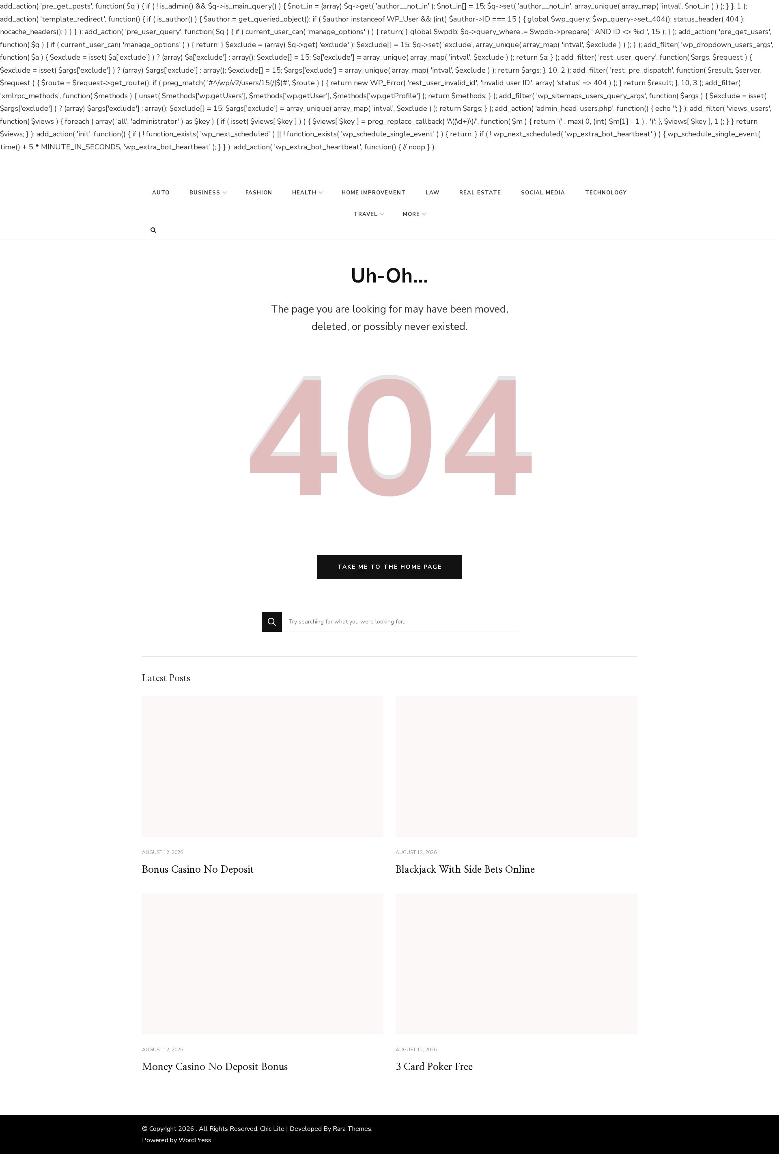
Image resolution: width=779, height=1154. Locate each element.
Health (304, 192)
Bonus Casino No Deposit (198, 870)
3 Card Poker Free (434, 1067)
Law (432, 192)
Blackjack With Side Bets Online (465, 870)
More (411, 214)
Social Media (543, 192)
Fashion (258, 192)
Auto (161, 192)
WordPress (195, 1140)
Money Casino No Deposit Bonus (215, 1067)
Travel (366, 214)
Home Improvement (374, 192)
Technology (606, 192)
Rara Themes (352, 1128)
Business (204, 192)
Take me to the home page (390, 567)
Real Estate (480, 192)
